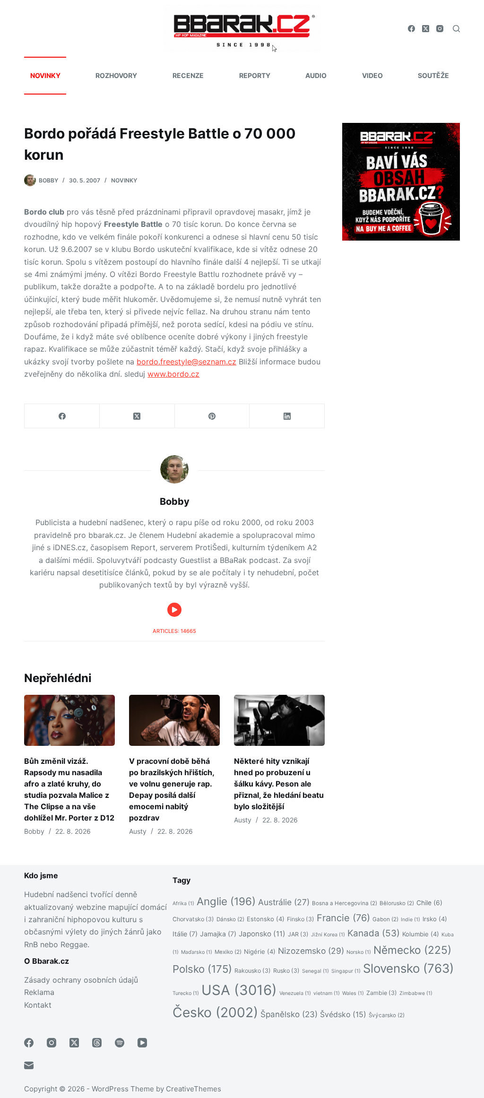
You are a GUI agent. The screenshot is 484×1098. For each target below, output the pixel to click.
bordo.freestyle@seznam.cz (186, 361)
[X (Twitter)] (425, 28)
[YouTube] (142, 1042)
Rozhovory (116, 75)
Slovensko (408, 968)
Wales (353, 993)
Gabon (385, 919)
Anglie (226, 901)
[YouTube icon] (174, 610)
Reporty (254, 75)
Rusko (286, 970)
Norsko (358, 952)
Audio (316, 75)
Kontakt (38, 1005)
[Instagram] (439, 28)
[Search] (456, 28)
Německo (412, 949)
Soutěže (433, 75)
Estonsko (266, 919)
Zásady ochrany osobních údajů (81, 980)
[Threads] (97, 1042)
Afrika (183, 903)
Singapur (346, 971)
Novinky (45, 75)
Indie (410, 919)
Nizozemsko (311, 951)
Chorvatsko (193, 919)
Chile (429, 903)
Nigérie (260, 951)
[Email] (29, 1065)
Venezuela (295, 993)
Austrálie (284, 902)
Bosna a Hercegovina (344, 903)
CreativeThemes (193, 1088)
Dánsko (230, 919)
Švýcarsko (387, 1015)
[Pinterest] (212, 416)
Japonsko (262, 933)
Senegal (315, 971)
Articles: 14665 (174, 631)
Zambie (381, 992)
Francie (343, 918)
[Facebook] (411, 28)
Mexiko (228, 952)
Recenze (188, 75)
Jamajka (218, 934)
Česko (215, 1012)
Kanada (373, 933)
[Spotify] (119, 1042)
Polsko (202, 969)
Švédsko (343, 1014)
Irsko (435, 919)
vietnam (326, 993)
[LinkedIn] (287, 416)
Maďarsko (196, 952)
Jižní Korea (328, 935)
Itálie (185, 934)
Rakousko (252, 970)
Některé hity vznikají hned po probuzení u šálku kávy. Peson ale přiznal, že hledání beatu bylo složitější (279, 783)
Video (372, 75)
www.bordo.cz (173, 374)
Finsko (300, 919)
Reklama (39, 992)
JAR (298, 934)
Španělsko (289, 1014)
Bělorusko (397, 903)
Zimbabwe (415, 993)
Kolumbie (420, 934)
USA (239, 990)
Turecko (186, 993)
